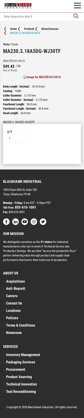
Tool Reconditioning (21, 391)
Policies (12, 318)
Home (13, 28)
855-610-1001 (25, 207)
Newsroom (14, 332)
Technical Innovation (21, 384)
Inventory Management (23, 355)
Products (29, 28)
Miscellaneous (49, 28)
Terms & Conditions (20, 325)
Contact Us (14, 303)
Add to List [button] (42, 155)
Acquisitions (15, 281)
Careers (12, 296)
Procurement (15, 369)
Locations (13, 310)
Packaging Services (20, 362)
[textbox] (42, 16)
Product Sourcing (19, 377)
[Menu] (77, 6)
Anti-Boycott (15, 288)
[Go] (75, 16)
